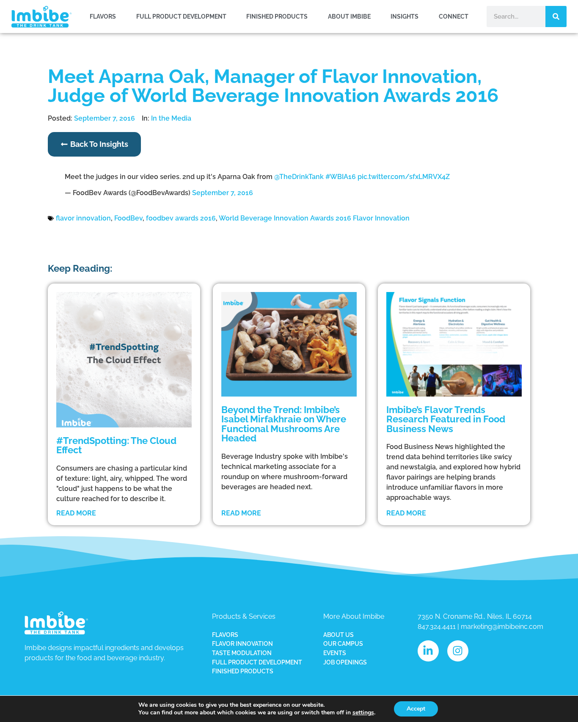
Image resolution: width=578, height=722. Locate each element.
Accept (416, 709)
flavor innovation (83, 218)
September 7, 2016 (222, 193)
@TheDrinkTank (299, 177)
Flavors (103, 16)
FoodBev (128, 218)
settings (363, 712)
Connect (453, 16)
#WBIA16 (340, 177)
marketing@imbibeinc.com (502, 627)
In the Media (171, 118)
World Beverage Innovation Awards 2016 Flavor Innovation (314, 218)
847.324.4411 (437, 627)
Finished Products (277, 16)
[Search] (556, 16)
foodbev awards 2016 (181, 218)
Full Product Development (181, 16)
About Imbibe (349, 16)
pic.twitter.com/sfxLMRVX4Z (404, 177)
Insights (404, 16)
